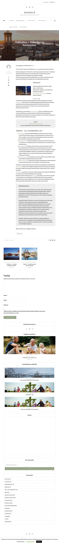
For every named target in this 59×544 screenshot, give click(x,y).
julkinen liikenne (34, 111)
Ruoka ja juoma (8, 503)
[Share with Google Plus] (30, 51)
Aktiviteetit (8, 479)
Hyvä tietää (42, 20)
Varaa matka (13, 27)
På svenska (23, 27)
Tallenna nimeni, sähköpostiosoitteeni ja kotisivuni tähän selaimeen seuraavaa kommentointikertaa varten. (24, 312)
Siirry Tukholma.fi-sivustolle (40, 93)
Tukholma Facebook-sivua (35, 123)
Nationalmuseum (23, 160)
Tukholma (33, 39)
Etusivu (11, 20)
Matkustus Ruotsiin (10, 495)
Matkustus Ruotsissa (10, 497)
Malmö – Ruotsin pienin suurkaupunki (29, 264)
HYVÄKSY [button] (39, 541)
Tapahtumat (8, 513)
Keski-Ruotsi (8, 487)
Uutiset (7, 518)
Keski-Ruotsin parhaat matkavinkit (29, 409)
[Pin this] (32, 51)
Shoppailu (7, 508)
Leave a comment (9, 240)
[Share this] (27, 51)
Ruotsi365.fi (29, 12)
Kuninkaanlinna (23, 140)
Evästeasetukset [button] (30, 541)
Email (5, 300)
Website (6, 305)
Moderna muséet (23, 157)
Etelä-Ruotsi (7, 262)
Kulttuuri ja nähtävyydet (11, 489)
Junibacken (19, 166)
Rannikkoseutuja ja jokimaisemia (30, 357)
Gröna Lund (19, 172)
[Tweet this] (28, 51)
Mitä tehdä (31, 20)
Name (5, 295)
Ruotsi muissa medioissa (11, 505)
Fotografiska (22, 146)
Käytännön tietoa (29, 393)
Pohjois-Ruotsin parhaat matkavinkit (29, 380)
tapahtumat (19, 102)
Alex (8, 71)
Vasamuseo (22, 133)
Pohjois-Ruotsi (30, 356)
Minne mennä (20, 20)
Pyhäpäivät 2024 (29, 394)
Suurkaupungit (27, 39)
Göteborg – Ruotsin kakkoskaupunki (11, 264)
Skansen (34, 175)
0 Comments (9, 73)
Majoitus (7, 492)
